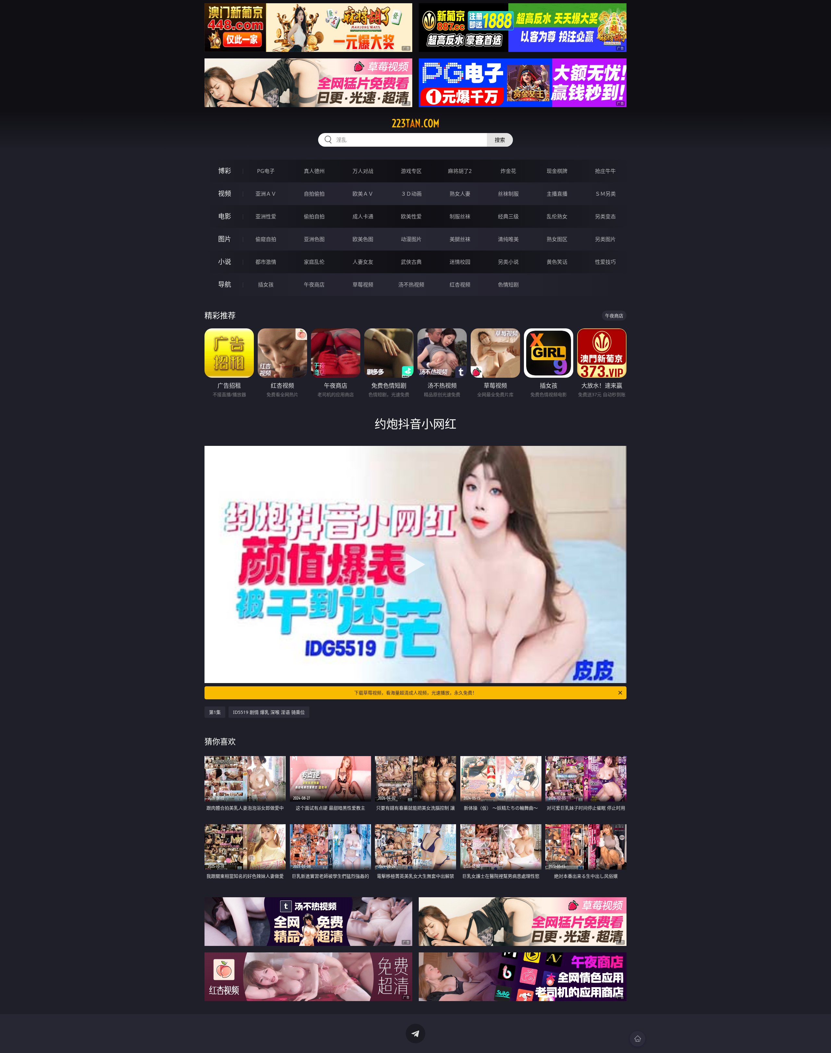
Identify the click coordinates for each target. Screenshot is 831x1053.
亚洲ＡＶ (265, 193)
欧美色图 (363, 239)
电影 (224, 216)
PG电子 (266, 171)
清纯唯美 (508, 239)
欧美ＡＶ (363, 193)
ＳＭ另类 (605, 193)
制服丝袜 (460, 216)
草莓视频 (363, 284)
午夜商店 (314, 284)
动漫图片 (411, 239)
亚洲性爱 (265, 216)
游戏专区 (411, 171)
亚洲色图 (314, 239)
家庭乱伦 (314, 261)
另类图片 (605, 239)
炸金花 (508, 171)
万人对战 (363, 171)
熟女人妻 (460, 193)
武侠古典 (411, 261)
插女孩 (266, 284)
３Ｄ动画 (411, 193)
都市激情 (265, 261)
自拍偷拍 (314, 193)
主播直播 (557, 193)
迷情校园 (460, 261)
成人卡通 (363, 216)
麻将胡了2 (460, 171)
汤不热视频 (411, 284)
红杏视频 (460, 284)
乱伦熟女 (557, 216)
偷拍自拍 (314, 216)
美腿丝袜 (460, 239)
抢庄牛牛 (605, 171)
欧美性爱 (411, 216)
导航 (224, 284)
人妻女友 (363, 261)
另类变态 (605, 216)
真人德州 (314, 171)
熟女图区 (557, 239)
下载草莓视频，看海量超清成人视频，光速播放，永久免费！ (415, 693)
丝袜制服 (508, 193)
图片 (224, 239)
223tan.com (416, 123)
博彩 (224, 170)
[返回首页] (637, 1039)
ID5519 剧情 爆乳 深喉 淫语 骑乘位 (269, 712)
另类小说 (508, 261)
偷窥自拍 (265, 239)
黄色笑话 (557, 261)
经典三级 (508, 216)
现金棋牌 (557, 171)
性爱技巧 (605, 261)
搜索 (500, 139)
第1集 (215, 712)
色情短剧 (508, 284)
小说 (224, 261)
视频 (224, 193)
